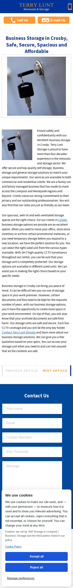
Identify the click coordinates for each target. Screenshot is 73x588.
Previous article (22, 371)
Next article (55, 371)
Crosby (62, 220)
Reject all (36, 567)
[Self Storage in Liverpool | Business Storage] (36, 8)
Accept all (37, 556)
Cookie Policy (13, 546)
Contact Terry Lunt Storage (19, 333)
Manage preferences (20, 578)
